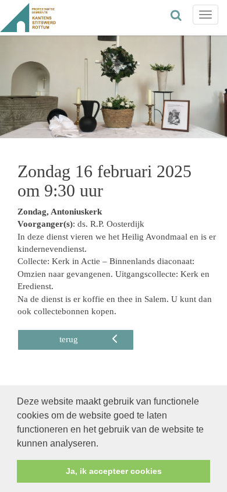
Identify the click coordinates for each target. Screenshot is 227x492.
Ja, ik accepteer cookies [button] (114, 471)
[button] (102, 444)
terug (68, 339)
